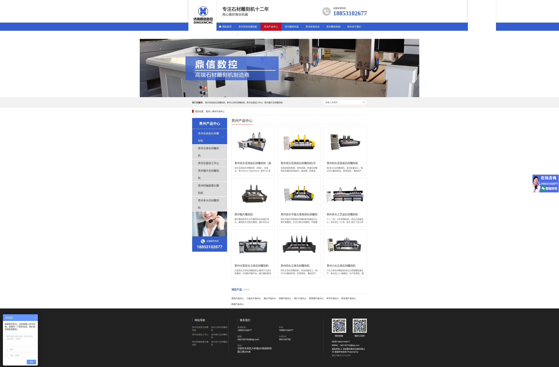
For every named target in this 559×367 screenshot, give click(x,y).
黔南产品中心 (237, 304)
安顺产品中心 (285, 298)
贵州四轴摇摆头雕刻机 (208, 189)
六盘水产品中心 (254, 298)
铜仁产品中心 (300, 298)
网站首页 (227, 26)
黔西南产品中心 (316, 298)
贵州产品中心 (271, 26)
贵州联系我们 (227, 34)
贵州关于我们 (354, 26)
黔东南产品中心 (349, 298)
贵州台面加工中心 (255, 102)
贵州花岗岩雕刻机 (247, 26)
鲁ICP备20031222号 (341, 355)
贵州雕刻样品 (292, 26)
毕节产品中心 (332, 298)
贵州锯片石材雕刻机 (273, 102)
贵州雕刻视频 (333, 26)
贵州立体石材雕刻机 (236, 102)
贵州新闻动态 (313, 26)
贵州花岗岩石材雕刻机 (215, 102)
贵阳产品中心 (237, 298)
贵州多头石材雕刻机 (208, 203)
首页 (208, 111)
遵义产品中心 (270, 298)
